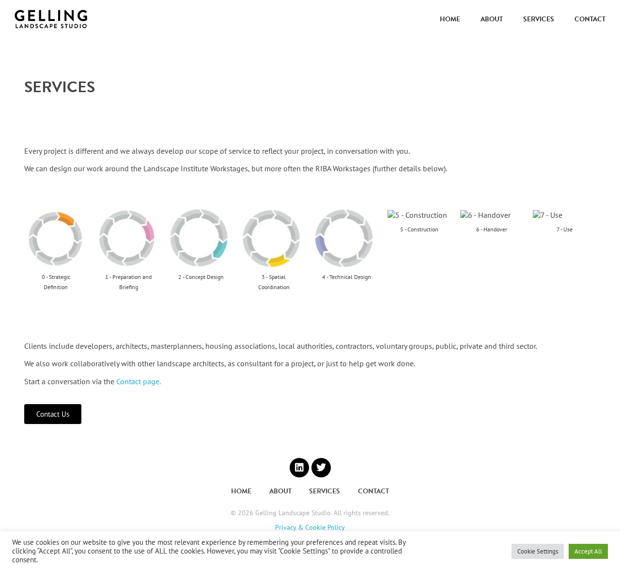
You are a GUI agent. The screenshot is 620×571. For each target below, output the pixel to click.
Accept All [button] (588, 551)
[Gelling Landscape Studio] (51, 19)
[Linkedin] (299, 467)
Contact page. (138, 381)
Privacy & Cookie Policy (310, 527)
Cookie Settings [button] (537, 551)
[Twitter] (321, 467)
